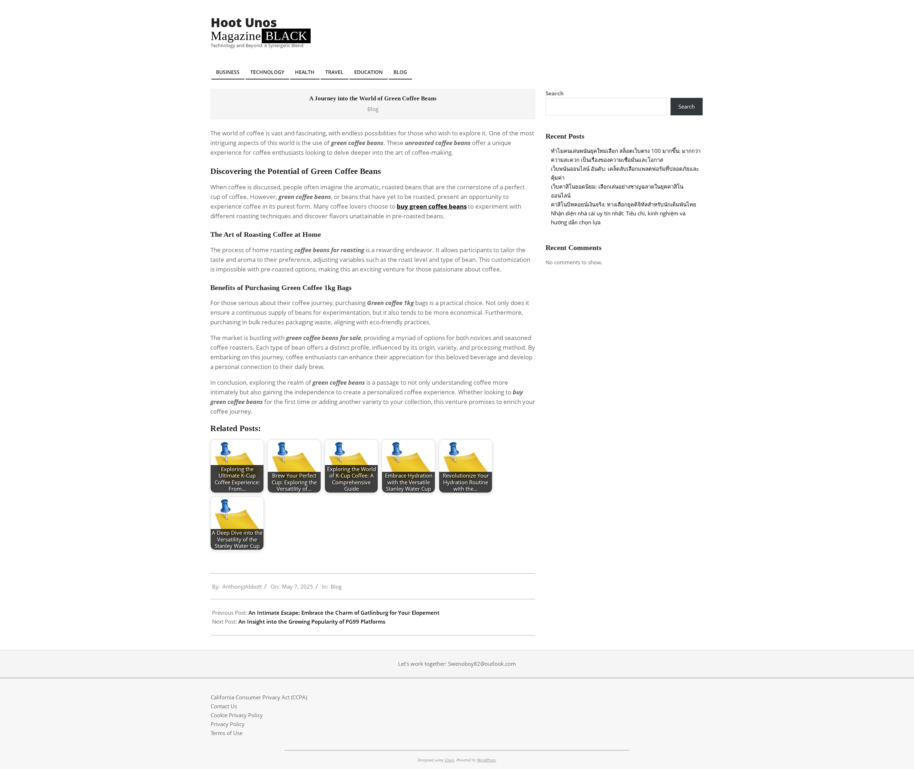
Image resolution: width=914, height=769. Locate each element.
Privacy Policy (228, 724)
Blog (372, 109)
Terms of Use (226, 732)
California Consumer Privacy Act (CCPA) (259, 697)
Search (555, 93)
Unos (449, 760)
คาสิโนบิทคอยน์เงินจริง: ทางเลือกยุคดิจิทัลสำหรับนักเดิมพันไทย (623, 204)
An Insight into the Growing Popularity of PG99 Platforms (311, 621)
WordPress (486, 760)
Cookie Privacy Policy (237, 715)
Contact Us (224, 706)
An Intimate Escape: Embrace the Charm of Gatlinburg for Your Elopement (344, 612)
